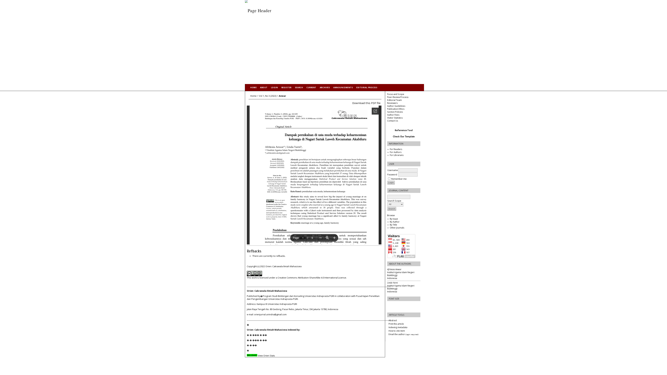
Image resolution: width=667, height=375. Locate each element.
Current (311, 87)
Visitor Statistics (395, 117)
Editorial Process (366, 87)
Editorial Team (394, 100)
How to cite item (397, 330)
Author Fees (393, 114)
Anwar (282, 95)
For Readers (396, 149)
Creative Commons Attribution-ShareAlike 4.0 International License (312, 277)
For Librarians (397, 155)
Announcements (343, 87)
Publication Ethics (395, 108)
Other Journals (397, 227)
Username (392, 170)
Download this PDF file (366, 103)
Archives (325, 87)
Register (286, 87)
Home (253, 87)
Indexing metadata (398, 327)
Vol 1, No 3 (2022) (267, 95)
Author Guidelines (396, 106)
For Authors (395, 152)
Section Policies (395, 111)
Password (392, 174)
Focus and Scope (395, 94)
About (263, 87)
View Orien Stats (266, 355)
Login (274, 87)
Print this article (396, 323)
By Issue (394, 218)
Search (299, 87)
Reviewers (392, 103)
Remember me (399, 178)
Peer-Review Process (397, 97)
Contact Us (392, 120)
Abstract (393, 320)
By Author (395, 221)
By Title (393, 224)
